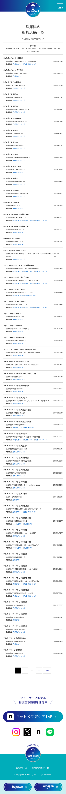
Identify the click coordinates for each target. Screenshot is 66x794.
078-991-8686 (58, 581)
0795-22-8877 (58, 605)
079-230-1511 (58, 217)
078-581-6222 (58, 169)
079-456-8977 (58, 521)
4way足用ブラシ (18, 220)
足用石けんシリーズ (29, 64)
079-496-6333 (58, 181)
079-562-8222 (58, 377)
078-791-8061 (58, 437)
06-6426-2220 (58, 641)
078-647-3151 (58, 365)
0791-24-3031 (58, 145)
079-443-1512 (58, 629)
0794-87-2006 (58, 85)
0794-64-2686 (58, 497)
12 (39, 670)
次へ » (47, 670)
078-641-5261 (58, 509)
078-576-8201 (58, 109)
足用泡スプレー (17, 64)
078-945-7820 (58, 353)
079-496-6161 (58, 557)
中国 (44, 48)
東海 (33, 48)
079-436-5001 (58, 97)
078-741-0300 (58, 461)
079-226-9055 (58, 653)
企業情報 (19, 767)
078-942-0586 (58, 449)
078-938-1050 (58, 473)
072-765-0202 (58, 121)
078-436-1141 (58, 545)
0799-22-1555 (58, 206)
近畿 (39, 48)
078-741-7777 (58, 533)
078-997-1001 (58, 593)
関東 (17, 48)
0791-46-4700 (58, 329)
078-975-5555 (58, 389)
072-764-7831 (58, 242)
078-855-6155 (58, 292)
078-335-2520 (58, 73)
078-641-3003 (58, 569)
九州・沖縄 (57, 48)
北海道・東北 (10, 48)
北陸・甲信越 (26, 48)
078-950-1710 (58, 401)
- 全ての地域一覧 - (33, 51)
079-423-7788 (58, 157)
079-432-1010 (58, 425)
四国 (49, 48)
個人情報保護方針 (38, 767)
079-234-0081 (58, 617)
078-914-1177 (58, 133)
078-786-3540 (58, 61)
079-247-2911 (58, 229)
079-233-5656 (58, 317)
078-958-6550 (58, 280)
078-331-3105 (58, 304)
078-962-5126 (58, 268)
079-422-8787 (58, 413)
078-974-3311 (58, 193)
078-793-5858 (58, 485)
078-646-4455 (58, 340)
